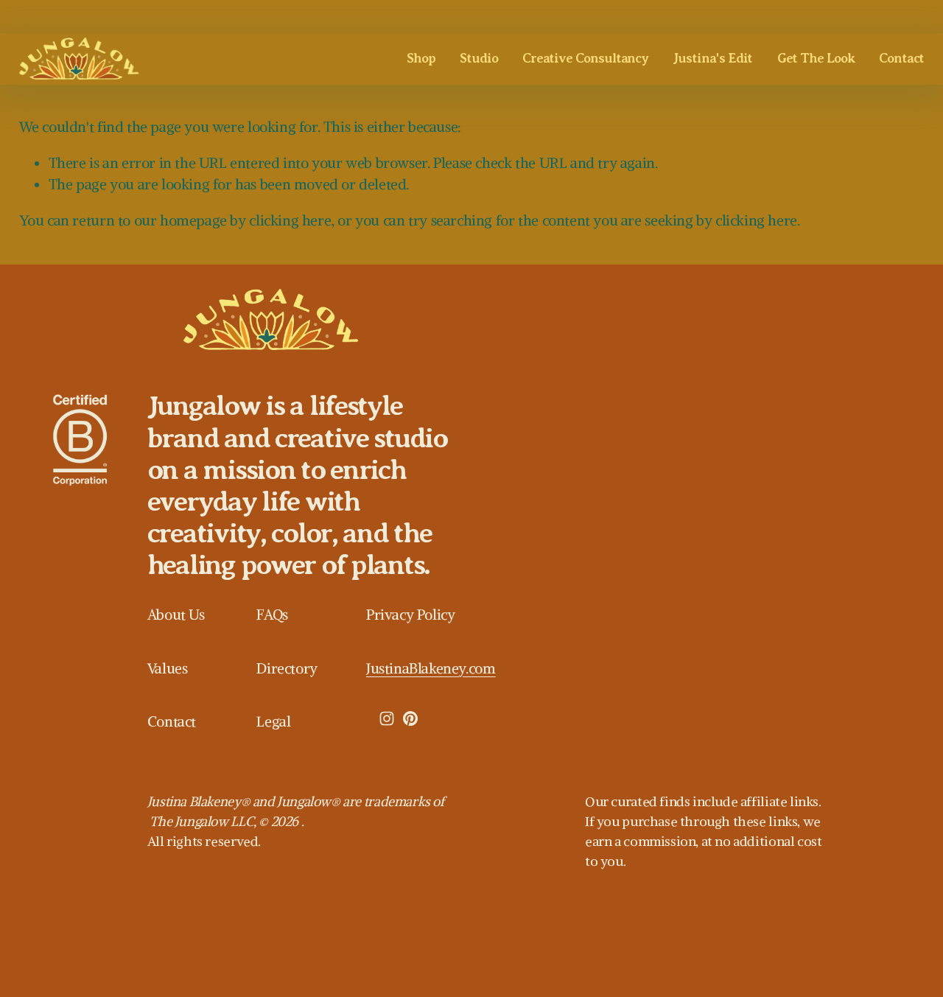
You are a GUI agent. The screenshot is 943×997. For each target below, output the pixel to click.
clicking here (290, 220)
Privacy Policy (410, 614)
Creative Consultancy (585, 58)
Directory (286, 668)
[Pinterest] (410, 718)
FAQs (271, 614)
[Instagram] (386, 718)
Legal (273, 721)
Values (167, 668)
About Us (176, 614)
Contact (901, 58)
